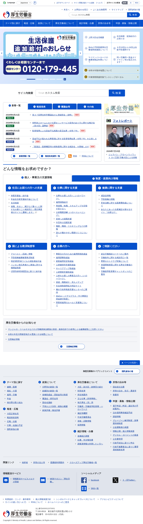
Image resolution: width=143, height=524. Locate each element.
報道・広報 (12, 409)
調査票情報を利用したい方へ (90, 444)
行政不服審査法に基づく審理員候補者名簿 (125, 448)
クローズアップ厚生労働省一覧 (83, 462)
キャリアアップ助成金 (66, 268)
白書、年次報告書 (85, 440)
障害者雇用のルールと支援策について (71, 304)
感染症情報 (106, 195)
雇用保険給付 (62, 202)
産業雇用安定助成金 (65, 261)
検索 (135, 15)
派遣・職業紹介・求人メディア (69, 282)
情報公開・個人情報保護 (123, 431)
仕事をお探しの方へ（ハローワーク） (70, 197)
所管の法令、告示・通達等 (124, 391)
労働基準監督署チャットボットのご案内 (116, 272)
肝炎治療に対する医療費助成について (116, 204)
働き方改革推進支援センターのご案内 (71, 290)
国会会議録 (47, 402)
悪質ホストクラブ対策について (114, 261)
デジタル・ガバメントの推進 (125, 435)
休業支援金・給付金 (19, 195)
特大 (137, 3)
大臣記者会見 (13, 413)
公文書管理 (118, 439)
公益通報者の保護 (120, 427)
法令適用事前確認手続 (122, 413)
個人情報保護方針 (43, 499)
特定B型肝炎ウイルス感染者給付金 (26, 261)
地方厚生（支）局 (85, 402)
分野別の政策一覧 (50, 387)
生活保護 (15, 203)
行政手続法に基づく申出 (123, 443)
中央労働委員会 (84, 417)
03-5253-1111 (51, 514)
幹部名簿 (81, 391)
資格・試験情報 (84, 421)
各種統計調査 (83, 436)
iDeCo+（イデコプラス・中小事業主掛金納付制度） (72, 297)
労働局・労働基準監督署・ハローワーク (90, 407)
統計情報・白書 (85, 431)
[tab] (15, 106)
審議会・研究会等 (50, 398)
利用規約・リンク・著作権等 (18, 499)
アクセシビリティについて (111, 499)
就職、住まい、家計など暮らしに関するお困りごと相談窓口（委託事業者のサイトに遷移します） (26, 209)
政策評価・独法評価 (51, 410)
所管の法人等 (39, 462)
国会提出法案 (119, 387)
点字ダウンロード (63, 3)
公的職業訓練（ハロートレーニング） (70, 213)
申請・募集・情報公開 (124, 401)
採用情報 (81, 425)
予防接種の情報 (108, 199)
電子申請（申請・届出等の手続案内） (125, 407)
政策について (49, 382)
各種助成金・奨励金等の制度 (55, 395)
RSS (75, 156)
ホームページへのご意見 (58, 502)
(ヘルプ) (99, 3)
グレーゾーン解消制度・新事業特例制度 (125, 421)
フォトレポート (122, 120)
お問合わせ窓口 (81, 10)
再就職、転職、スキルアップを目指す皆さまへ (71, 207)
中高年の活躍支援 (64, 222)
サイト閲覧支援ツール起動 (84, 3)
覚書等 (116, 395)
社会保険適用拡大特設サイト (68, 286)
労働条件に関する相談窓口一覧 (114, 257)
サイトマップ (117, 10)
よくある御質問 (100, 10)
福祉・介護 (12, 391)
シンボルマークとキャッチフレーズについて (75, 499)
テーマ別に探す (15, 382)
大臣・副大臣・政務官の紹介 (90, 387)
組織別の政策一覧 (50, 391)
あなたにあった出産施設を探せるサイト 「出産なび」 (116, 210)
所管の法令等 (119, 382)
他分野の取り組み (15, 402)
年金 (9, 398)
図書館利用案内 (57, 462)
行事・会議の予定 (15, 425)
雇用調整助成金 (63, 257)
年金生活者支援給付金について (24, 199)
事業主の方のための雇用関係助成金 (71, 254)
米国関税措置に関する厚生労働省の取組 (116, 266)
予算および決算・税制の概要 (55, 406)
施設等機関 (82, 413)
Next (80, 53)
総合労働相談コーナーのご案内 (114, 254)
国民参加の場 (134, 10)
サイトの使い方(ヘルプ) (15, 502)
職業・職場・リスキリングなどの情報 (71, 227)
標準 (124, 3)
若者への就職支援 (64, 219)
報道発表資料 (13, 417)
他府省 (25, 462)
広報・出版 (12, 421)
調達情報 (117, 416)
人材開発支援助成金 (65, 272)
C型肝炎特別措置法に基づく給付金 (26, 271)
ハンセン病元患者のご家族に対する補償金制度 (26, 266)
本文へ (67, 10)
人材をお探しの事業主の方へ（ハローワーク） (71, 277)
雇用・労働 (12, 395)
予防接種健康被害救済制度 (22, 257)
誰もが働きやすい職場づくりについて (71, 234)
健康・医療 (12, 387)
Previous (1, 53)
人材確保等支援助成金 (66, 265)
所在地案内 (82, 395)
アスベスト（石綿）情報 (21, 254)
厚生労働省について (88, 382)
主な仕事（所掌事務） (87, 398)
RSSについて (88, 156)
